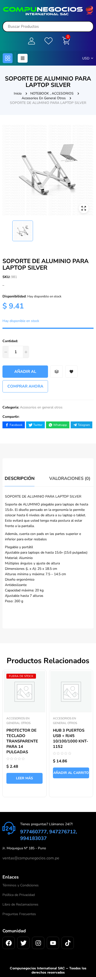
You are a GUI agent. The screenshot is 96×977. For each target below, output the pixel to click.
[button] (8, 58)
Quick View (38, 671)
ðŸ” (84, 208)
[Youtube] (53, 943)
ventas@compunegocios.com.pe (30, 858)
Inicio (18, 93)
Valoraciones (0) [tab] (69, 478)
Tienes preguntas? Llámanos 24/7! (46, 824)
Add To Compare (56, 371)
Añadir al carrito (25, 373)
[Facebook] (8, 943)
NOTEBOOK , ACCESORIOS (52, 93)
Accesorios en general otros (44, 98)
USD (85, 58)
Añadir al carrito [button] (71, 772)
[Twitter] (23, 943)
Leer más (24, 778)
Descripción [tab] (19, 478)
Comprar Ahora (25, 386)
